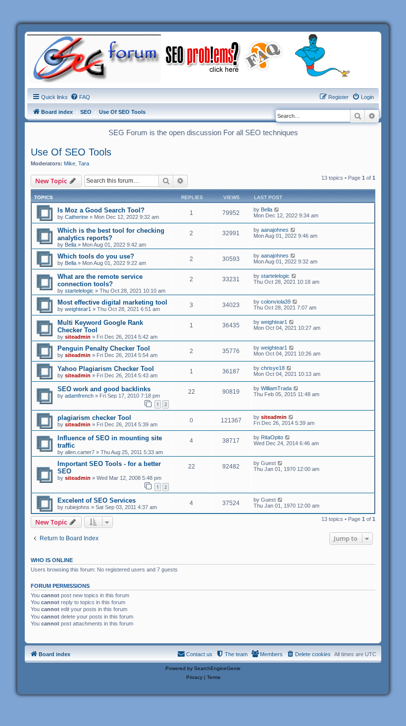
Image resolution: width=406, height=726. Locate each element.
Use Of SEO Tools (71, 152)
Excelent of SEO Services (96, 500)
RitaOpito (272, 437)
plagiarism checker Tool (94, 417)
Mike (69, 163)
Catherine (76, 217)
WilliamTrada (276, 388)
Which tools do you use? (95, 256)
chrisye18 (273, 368)
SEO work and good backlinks (104, 389)
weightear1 (78, 309)
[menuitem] (80, 97)
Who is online (52, 560)
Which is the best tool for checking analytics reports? (110, 234)
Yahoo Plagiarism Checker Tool (105, 368)
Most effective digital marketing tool (112, 302)
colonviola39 (276, 302)
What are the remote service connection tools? (100, 280)
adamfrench (79, 396)
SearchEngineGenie (217, 668)
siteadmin (78, 337)
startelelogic (79, 291)
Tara (83, 163)
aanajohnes (275, 230)
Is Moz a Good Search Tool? (101, 210)
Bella (266, 209)
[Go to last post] (277, 209)
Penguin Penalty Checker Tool (103, 348)
